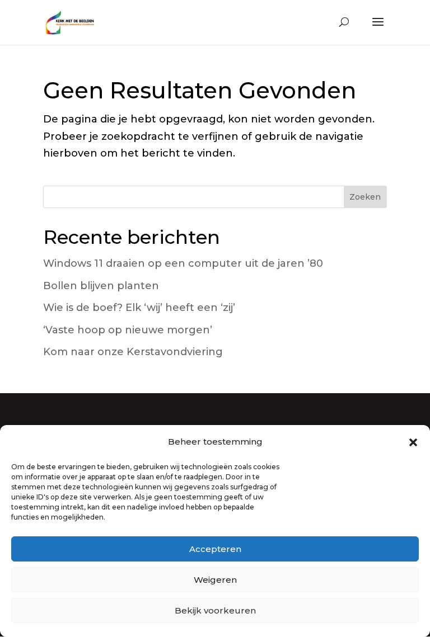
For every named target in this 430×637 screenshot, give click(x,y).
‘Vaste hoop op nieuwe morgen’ (127, 330)
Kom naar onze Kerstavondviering (133, 352)
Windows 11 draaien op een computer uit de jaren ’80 (183, 263)
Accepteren (215, 549)
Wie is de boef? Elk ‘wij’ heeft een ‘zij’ (139, 307)
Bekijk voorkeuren (215, 610)
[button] (413, 442)
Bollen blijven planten (101, 286)
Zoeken (365, 197)
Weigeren (215, 579)
